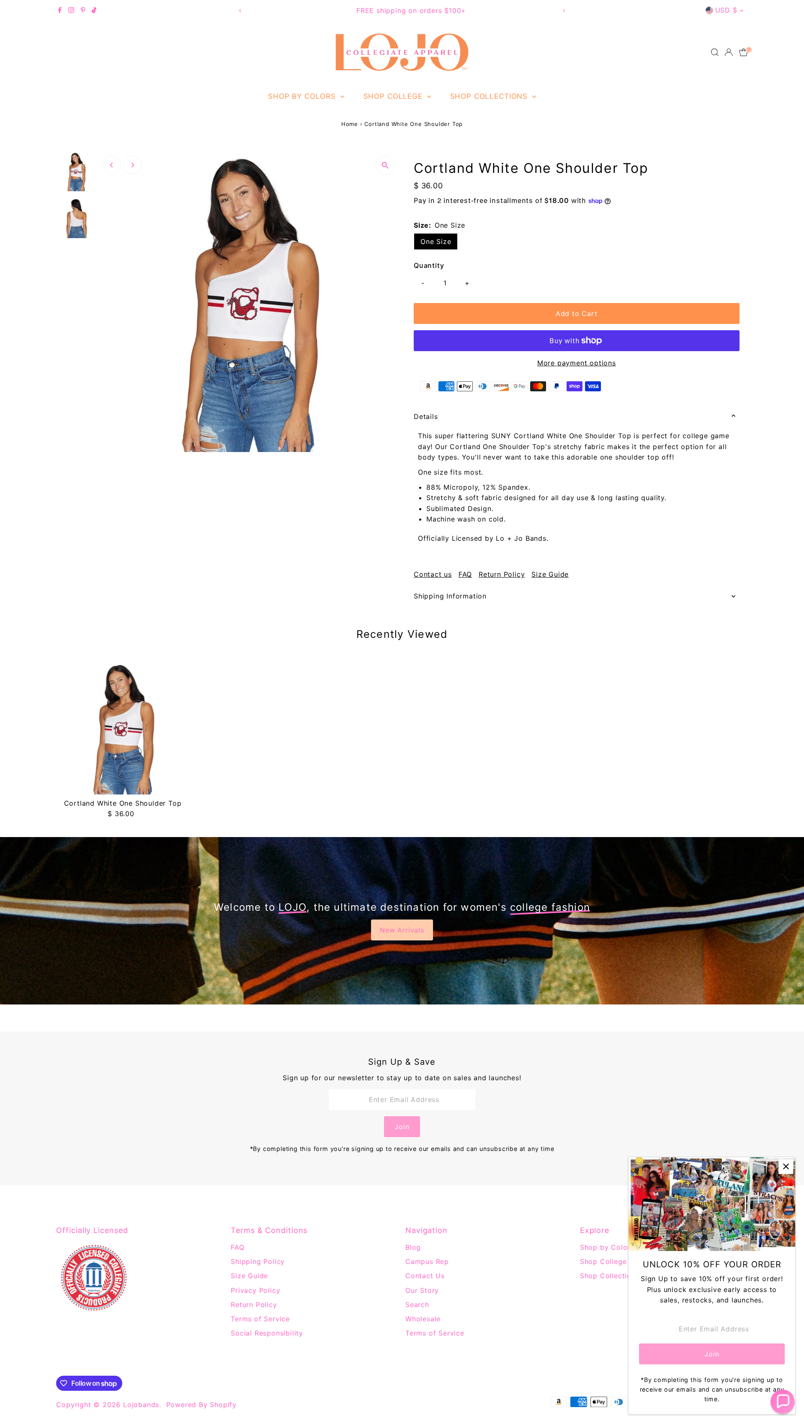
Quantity (429, 265)
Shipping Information (450, 596)
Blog (413, 1247)
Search (417, 1304)
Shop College (394, 96)
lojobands (141, 1404)
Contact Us (425, 1275)
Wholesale (423, 1319)
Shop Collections (490, 96)
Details (426, 416)
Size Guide (550, 574)
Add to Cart (577, 313)
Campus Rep (427, 1261)
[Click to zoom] (385, 165)
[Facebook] (60, 10)
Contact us (433, 574)
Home (349, 124)
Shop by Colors (303, 96)
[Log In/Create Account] (728, 52)
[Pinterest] (83, 10)
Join (401, 1126)
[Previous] (240, 10)
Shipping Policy (258, 1261)
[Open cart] (743, 52)
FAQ (465, 574)
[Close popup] (785, 1166)
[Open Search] (715, 52)
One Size (435, 241)
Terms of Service (260, 1319)
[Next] (563, 10)
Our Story (422, 1290)
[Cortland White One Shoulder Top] (122, 728)
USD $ (726, 10)
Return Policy (502, 574)
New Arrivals (402, 930)
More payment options (576, 363)
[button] (782, 1402)
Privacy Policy (255, 1290)
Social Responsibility (267, 1333)
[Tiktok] (94, 10)
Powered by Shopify (201, 1404)
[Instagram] (71, 10)
